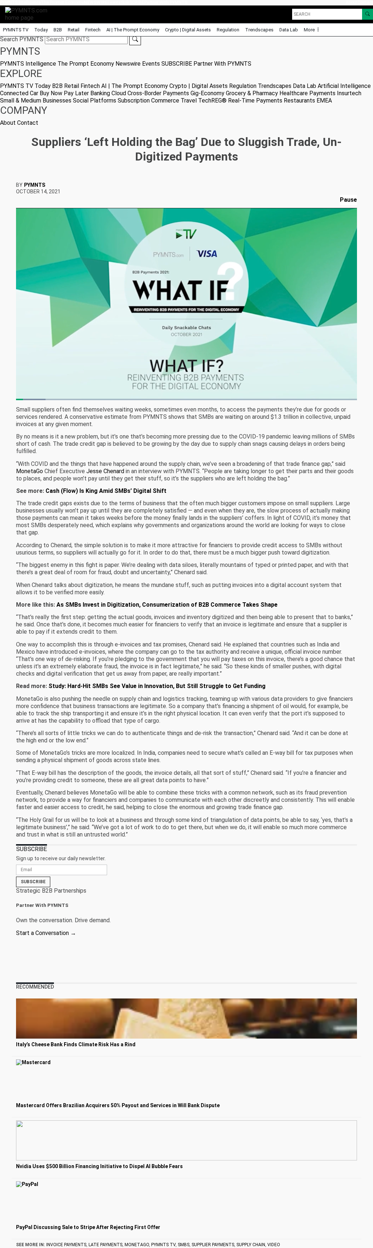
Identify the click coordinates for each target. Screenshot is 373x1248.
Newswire (95, 2)
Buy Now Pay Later (64, 93)
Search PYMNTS (21, 39)
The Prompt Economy (62, 2)
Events (114, 2)
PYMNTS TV (15, 29)
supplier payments (213, 1244)
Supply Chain (250, 1244)
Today (41, 29)
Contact (365, 2)
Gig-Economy (207, 93)
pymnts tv (163, 1244)
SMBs (183, 1244)
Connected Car (19, 93)
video (273, 1244)
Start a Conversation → (46, 933)
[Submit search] (135, 39)
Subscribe (33, 881)
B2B (58, 29)
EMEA (324, 100)
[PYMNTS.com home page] (28, 13)
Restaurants (299, 100)
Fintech (93, 29)
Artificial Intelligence (344, 85)
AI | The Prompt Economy (132, 29)
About (351, 2)
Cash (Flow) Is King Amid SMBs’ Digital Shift (106, 490)
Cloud (118, 93)
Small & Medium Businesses (35, 100)
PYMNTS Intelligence (20, 2)
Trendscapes (259, 29)
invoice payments (66, 1244)
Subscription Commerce (148, 100)
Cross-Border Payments (158, 93)
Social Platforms (94, 100)
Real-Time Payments (255, 100)
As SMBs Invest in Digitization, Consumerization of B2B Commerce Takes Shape (167, 604)
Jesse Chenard (105, 471)
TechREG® (212, 100)
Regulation (228, 29)
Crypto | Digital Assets (188, 29)
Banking (100, 93)
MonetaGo (29, 471)
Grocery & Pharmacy (252, 93)
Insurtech (349, 93)
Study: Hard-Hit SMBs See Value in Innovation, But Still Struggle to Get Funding (157, 686)
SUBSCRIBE (132, 2)
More (310, 29)
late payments (105, 1244)
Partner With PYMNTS (165, 2)
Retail (73, 29)
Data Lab (288, 29)
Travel (189, 100)
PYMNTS (34, 185)
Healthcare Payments (307, 93)
